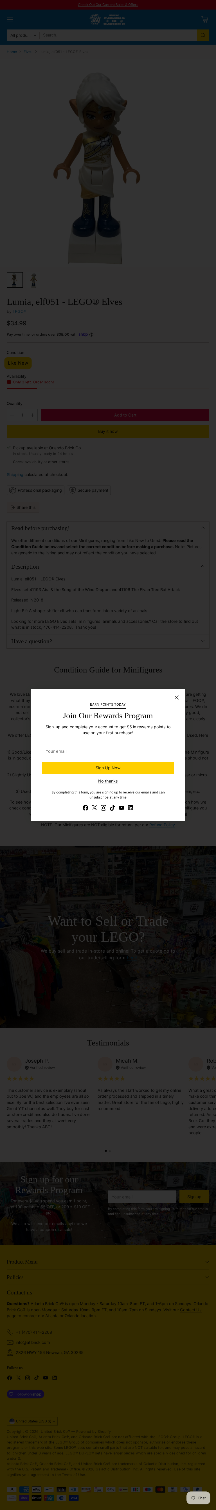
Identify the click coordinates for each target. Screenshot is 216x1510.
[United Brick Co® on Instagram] (103, 808)
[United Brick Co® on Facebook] (85, 808)
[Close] (176, 697)
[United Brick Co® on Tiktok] (112, 808)
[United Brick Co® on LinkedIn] (130, 808)
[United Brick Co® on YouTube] (121, 808)
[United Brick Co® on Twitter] (94, 808)
